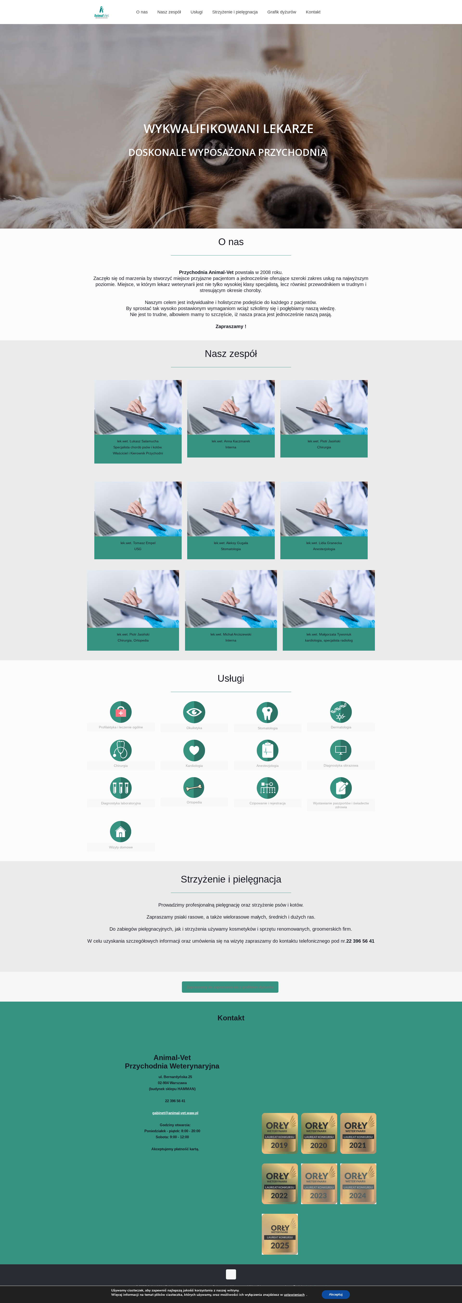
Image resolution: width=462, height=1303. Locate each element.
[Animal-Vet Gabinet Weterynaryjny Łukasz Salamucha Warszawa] (101, 12)
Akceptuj (336, 1294)
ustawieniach (294, 1295)
